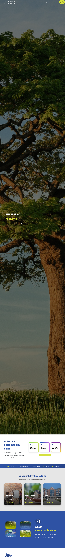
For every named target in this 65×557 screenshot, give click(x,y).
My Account (62, 2)
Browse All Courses (44, 454)
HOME (17, 2)
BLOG (56, 2)
